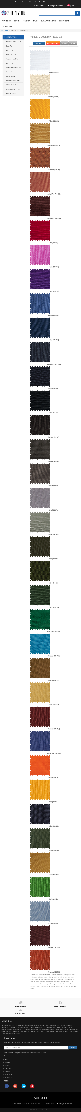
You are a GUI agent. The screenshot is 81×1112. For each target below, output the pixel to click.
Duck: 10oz (9, 50)
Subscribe (73, 1048)
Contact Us (8, 1068)
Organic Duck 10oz (12, 59)
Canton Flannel (11, 72)
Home (4, 2)
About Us (10, 2)
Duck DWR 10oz (11, 54)
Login (74, 6)
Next (72, 43)
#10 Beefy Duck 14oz (13, 85)
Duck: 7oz (9, 46)
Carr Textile (4, 30)
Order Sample (53, 43)
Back (65, 43)
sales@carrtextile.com (65, 1104)
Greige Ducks (10, 76)
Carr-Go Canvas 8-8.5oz (13, 42)
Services (17, 2)
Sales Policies (43, 2)
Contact (24, 2)
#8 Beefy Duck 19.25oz (13, 89)
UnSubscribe (8, 1077)
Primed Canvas (11, 93)
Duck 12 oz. (10, 63)
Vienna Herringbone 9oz (13, 67)
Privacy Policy (33, 2)
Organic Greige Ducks (13, 80)
